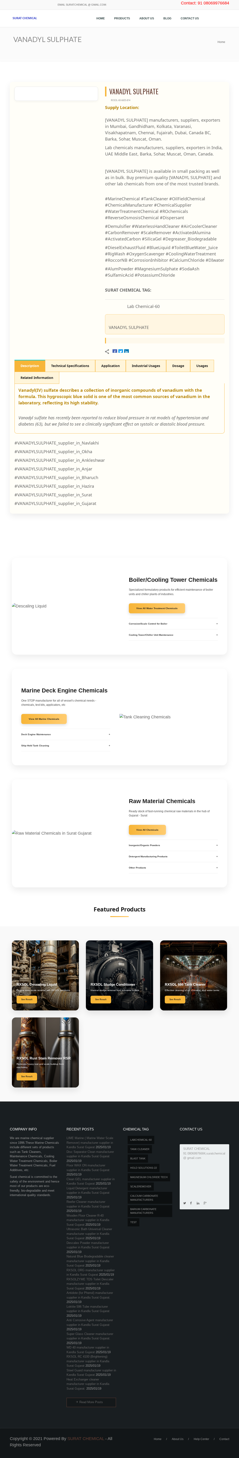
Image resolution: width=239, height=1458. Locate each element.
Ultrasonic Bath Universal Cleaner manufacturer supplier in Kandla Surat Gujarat (89, 1233)
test (133, 1222)
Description (30, 366)
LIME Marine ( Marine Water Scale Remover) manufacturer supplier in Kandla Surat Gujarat (90, 1142)
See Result (26, 999)
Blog (167, 18)
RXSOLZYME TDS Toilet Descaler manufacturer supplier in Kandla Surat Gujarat (90, 1284)
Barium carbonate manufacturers (143, 1211)
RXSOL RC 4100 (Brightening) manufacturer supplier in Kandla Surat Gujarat (88, 1361)
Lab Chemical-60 (143, 306)
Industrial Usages (146, 366)
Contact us (190, 18)
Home (100, 18)
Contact (224, 1439)
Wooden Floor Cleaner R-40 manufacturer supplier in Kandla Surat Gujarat (88, 1220)
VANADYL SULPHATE (129, 327)
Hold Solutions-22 (143, 1167)
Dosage (178, 366)
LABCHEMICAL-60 (141, 1139)
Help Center (201, 1439)
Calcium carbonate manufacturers (144, 1197)
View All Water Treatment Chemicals (157, 608)
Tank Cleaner (139, 1149)
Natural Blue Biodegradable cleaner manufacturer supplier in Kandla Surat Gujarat (90, 1261)
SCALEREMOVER (140, 1186)
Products (122, 18)
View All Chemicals (147, 830)
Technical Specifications (70, 366)
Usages (202, 366)
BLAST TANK (137, 1158)
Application (110, 366)
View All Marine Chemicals (44, 719)
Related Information (37, 377)
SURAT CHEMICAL (85, 1438)
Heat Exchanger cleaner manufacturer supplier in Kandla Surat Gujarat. (88, 1384)
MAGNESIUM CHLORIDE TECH (149, 1177)
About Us (146, 18)
